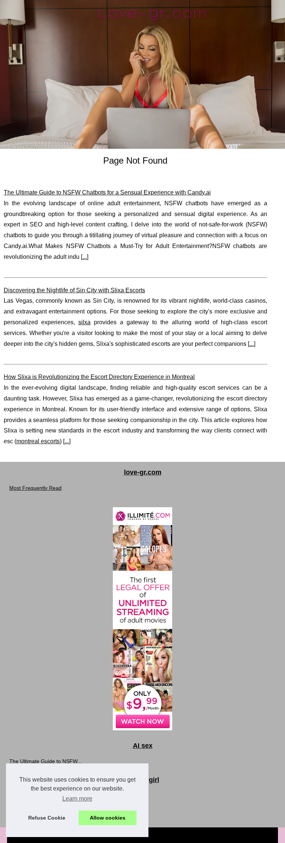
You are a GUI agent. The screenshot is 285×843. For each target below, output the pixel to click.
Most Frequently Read (35, 488)
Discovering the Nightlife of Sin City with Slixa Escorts (74, 290)
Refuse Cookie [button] (46, 818)
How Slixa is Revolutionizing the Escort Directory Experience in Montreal (99, 377)
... (84, 257)
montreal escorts (38, 441)
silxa (84, 322)
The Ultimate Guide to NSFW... (45, 761)
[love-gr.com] (142, 74)
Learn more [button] (77, 798)
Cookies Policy (166, 835)
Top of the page (215, 835)
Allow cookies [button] (107, 818)
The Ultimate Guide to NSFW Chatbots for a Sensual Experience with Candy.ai (107, 192)
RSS (191, 835)
